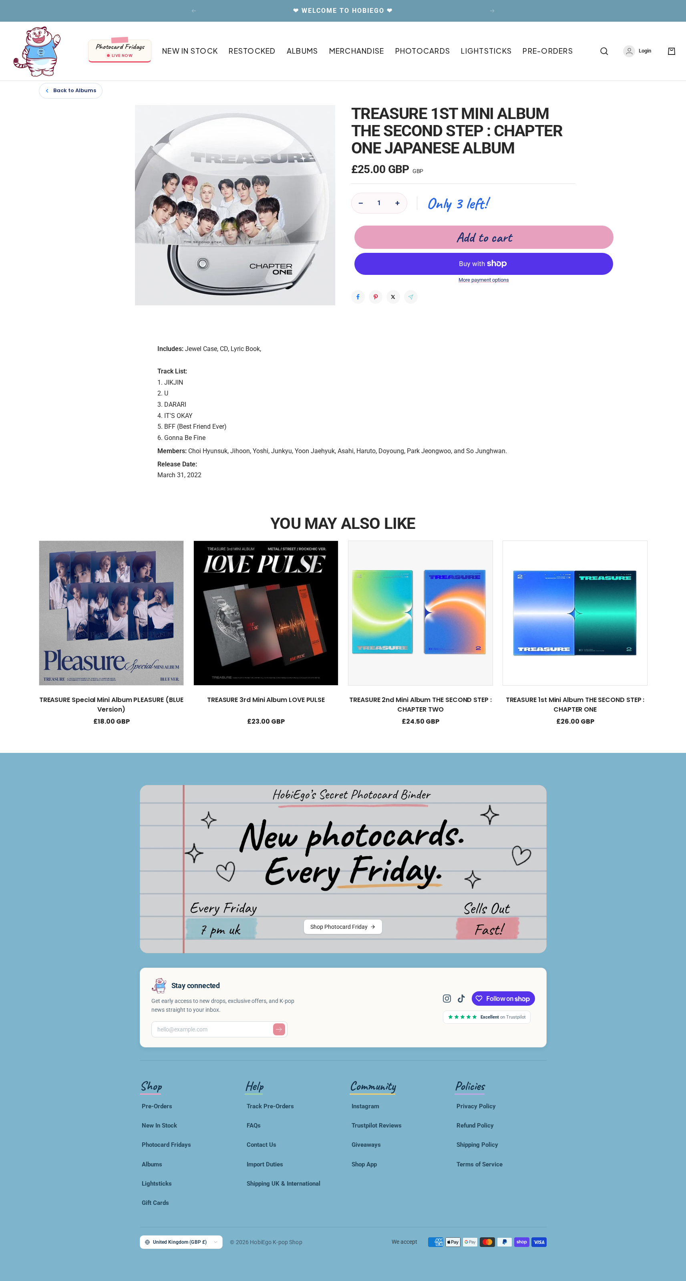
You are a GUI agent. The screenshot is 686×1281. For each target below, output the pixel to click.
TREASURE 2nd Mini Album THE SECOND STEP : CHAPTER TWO (420, 704)
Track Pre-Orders (270, 1106)
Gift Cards (155, 1202)
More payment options (484, 280)
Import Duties (265, 1164)
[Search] (604, 51)
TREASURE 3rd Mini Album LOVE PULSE (265, 699)
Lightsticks (157, 1183)
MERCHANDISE (356, 51)
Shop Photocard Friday (339, 927)
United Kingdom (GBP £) (180, 1242)
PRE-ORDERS (548, 51)
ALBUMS (302, 51)
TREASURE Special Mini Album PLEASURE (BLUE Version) (111, 704)
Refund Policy (475, 1125)
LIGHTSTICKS (486, 51)
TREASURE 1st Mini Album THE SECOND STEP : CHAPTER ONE (574, 704)
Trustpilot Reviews (377, 1125)
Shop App (364, 1164)
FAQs (254, 1125)
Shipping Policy (477, 1144)
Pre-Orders (157, 1106)
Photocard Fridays (166, 1144)
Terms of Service (480, 1164)
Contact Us (261, 1144)
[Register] (279, 1029)
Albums (152, 1164)
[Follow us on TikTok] (461, 999)
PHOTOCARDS (423, 51)
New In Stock (159, 1125)
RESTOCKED (252, 51)
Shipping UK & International (283, 1183)
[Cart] (671, 51)
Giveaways (366, 1144)
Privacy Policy (476, 1106)
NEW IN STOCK (190, 51)
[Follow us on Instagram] (450, 999)
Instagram (365, 1106)
